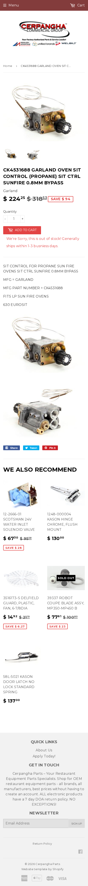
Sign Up (76, 823)
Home (7, 66)
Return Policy (42, 843)
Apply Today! (44, 756)
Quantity (10, 212)
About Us (44, 750)
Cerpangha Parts (47, 864)
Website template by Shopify (42, 869)
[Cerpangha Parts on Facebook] (80, 852)
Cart (80, 5)
